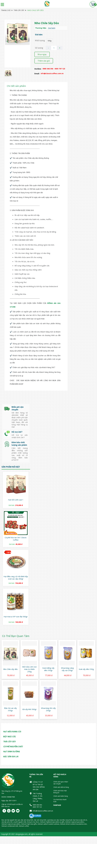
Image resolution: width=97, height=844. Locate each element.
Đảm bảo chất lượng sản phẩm (19, 443)
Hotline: (37, 69)
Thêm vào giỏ (44, 60)
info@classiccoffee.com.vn (39, 811)
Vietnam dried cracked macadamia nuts (73, 824)
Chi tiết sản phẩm (16, 85)
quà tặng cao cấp (53, 820)
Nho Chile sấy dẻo (35, 10)
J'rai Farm (51, 28)
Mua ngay (42, 54)
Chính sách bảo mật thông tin (60, 792)
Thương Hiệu (40, 28)
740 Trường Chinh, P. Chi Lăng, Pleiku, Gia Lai (37, 797)
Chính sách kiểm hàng (60, 796)
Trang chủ (6, 10)
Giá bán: (39, 34)
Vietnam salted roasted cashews (48, 824)
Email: (37, 73)
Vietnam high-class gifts (29, 824)
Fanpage (57, 805)
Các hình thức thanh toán (59, 801)
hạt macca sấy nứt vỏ (80, 820)
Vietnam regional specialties (74, 822)
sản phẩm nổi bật (11, 467)
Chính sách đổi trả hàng (61, 787)
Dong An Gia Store (33, 822)
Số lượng (39, 48)
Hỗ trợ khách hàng (59, 775)
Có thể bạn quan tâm (15, 636)
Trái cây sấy (19, 10)
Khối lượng (40, 40)
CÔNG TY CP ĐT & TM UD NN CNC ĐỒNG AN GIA (39, 786)
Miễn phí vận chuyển (18, 408)
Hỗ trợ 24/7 (17, 432)
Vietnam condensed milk (10, 826)
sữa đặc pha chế (7, 822)
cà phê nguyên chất (19, 822)
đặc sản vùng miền (27, 820)
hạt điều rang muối (66, 820)
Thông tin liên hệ (36, 775)
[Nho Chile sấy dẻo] (8, 76)
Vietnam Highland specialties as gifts (52, 822)
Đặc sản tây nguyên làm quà (11, 820)
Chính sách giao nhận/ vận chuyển (60, 783)
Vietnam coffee (24, 826)
